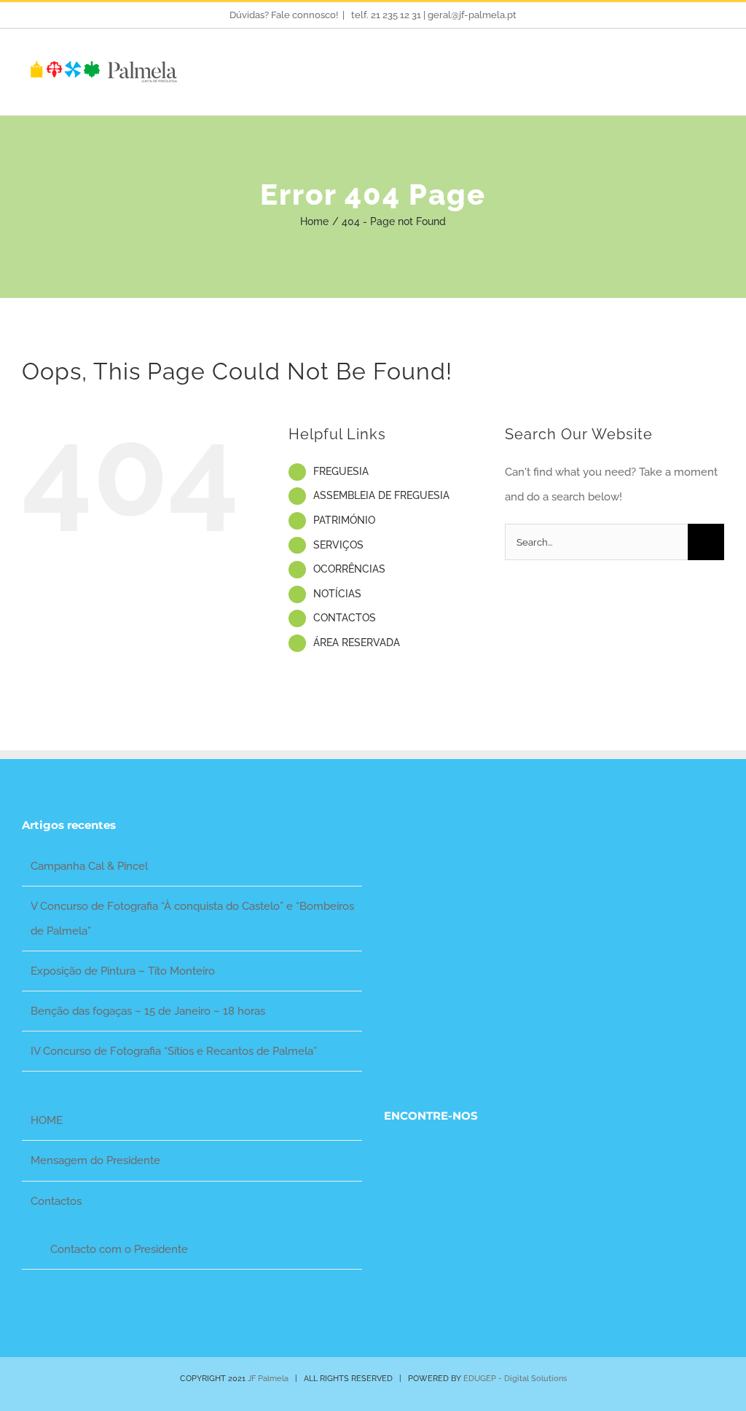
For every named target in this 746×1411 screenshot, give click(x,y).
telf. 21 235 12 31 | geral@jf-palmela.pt (433, 14)
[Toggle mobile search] (692, 69)
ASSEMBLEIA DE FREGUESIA (381, 495)
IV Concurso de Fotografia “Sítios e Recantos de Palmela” (174, 1051)
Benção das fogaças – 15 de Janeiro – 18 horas (148, 1011)
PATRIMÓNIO (344, 520)
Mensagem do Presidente (95, 1160)
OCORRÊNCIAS (349, 569)
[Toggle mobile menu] (718, 69)
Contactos (56, 1201)
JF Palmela (268, 1378)
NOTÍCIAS (337, 594)
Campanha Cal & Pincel (89, 866)
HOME (47, 1120)
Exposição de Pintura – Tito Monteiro (123, 971)
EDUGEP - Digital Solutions (515, 1378)
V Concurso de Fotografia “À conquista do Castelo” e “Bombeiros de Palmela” (192, 919)
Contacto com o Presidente (119, 1249)
